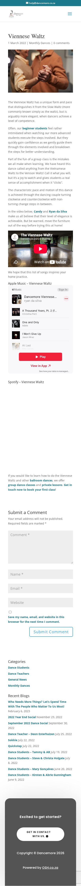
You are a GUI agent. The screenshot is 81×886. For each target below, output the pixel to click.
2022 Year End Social (22, 717)
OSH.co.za (50, 867)
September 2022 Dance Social (28, 723)
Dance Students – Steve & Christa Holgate (36, 758)
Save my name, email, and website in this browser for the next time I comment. (36, 619)
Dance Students (18, 667)
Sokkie (12, 740)
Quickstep (15, 746)
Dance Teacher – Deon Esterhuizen (31, 734)
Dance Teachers (18, 673)
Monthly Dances (39, 43)
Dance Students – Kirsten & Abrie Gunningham (39, 775)
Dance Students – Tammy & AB (29, 752)
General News (17, 679)
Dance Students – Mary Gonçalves (31, 769)
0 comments (61, 43)
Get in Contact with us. (39, 834)
